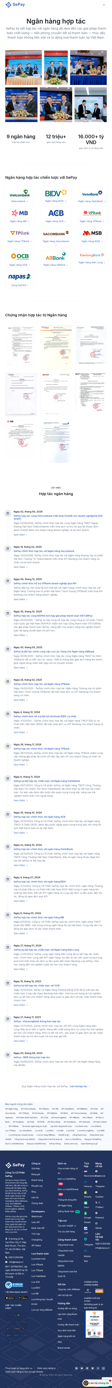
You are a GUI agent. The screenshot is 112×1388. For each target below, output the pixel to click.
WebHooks (37, 1216)
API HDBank (52, 1113)
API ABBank (74, 1117)
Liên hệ (35, 1197)
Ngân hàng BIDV (54, 200)
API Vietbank (84, 1122)
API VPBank (44, 1109)
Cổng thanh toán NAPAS (25, 1139)
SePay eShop (55, 1144)
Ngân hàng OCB (18, 264)
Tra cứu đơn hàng (66, 1231)
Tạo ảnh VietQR (66, 1225)
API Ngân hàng (11, 1109)
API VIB (55, 1109)
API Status (36, 1245)
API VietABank (70, 1122)
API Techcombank (79, 1113)
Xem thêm (20, 534)
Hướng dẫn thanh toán (68, 1324)
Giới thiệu (36, 1168)
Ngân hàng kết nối (66, 1336)
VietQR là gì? (63, 1135)
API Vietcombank (28, 1109)
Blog (34, 1191)
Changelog (37, 1239)
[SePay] (15, 4)
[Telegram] (93, 1368)
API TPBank (24, 1113)
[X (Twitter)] (98, 1368)
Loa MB (60, 1131)
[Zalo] (103, 1368)
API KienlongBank (58, 1117)
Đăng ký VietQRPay (93, 1139)
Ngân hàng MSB (91, 241)
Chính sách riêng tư (46, 1368)
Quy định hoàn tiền (67, 1330)
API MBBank (82, 1109)
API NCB (40, 1122)
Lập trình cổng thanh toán (61, 1126)
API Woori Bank (54, 1122)
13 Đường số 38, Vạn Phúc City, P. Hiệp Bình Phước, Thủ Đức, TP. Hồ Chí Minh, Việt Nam (15, 1246)
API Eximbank (38, 1113)
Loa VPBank (96, 1126)
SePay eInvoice (71, 1144)
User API (36, 1222)
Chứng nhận (37, 1203)
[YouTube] (82, 1368)
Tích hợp (36, 1234)
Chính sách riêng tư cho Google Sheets (24, 1371)
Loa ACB (38, 1131)
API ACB (94, 1109)
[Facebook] (76, 1368)
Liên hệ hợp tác (79, 1086)
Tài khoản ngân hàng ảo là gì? (34, 1126)
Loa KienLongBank (85, 1131)
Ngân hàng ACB (55, 221)
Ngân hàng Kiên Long (91, 262)
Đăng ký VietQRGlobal (36, 1144)
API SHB (30, 1122)
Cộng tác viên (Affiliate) (69, 1289)
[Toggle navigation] (104, 5)
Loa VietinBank (25, 1131)
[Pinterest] (87, 1368)
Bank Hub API (38, 1228)
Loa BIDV (49, 1131)
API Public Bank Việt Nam (26, 1117)
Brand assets (64, 1348)
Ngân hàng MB (18, 221)
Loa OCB (70, 1131)
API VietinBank (67, 1109)
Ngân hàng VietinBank (91, 201)
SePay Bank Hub (68, 1211)
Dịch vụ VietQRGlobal (14, 1144)
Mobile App (87, 1258)
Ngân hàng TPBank (18, 241)
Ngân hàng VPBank (91, 221)
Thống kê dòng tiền (67, 1200)
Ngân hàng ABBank (54, 264)
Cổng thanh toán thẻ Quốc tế (50, 1139)
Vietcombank (18, 201)
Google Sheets (87, 1219)
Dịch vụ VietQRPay (73, 1139)
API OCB (44, 1117)
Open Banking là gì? (89, 1144)
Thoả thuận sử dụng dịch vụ (18, 1368)
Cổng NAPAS (18, 285)
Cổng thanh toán (79, 1135)
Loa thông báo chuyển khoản (21, 1135)
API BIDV (64, 1113)
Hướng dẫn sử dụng (67, 1308)
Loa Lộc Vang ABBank (46, 1135)
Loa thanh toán (81, 1126)
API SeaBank (18, 1122)
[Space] (15, 1165)
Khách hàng (37, 1180)
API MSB (93, 1113)
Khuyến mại (37, 1186)
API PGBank (14, 1126)
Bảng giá (36, 1174)
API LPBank (87, 1117)
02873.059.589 (15, 1257)
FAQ (60, 1342)
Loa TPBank (10, 1131)
